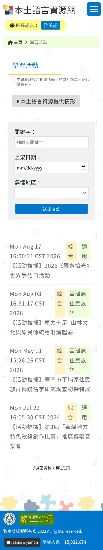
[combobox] (51, 192)
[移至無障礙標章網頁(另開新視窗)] (37, 518)
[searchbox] (17, 193)
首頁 (18, 42)
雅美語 (51, 25)
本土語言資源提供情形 (47, 101)
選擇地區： (28, 182)
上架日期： (28, 157)
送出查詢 (51, 209)
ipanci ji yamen (24, 542)
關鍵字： (25, 132)
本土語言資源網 (45, 9)
